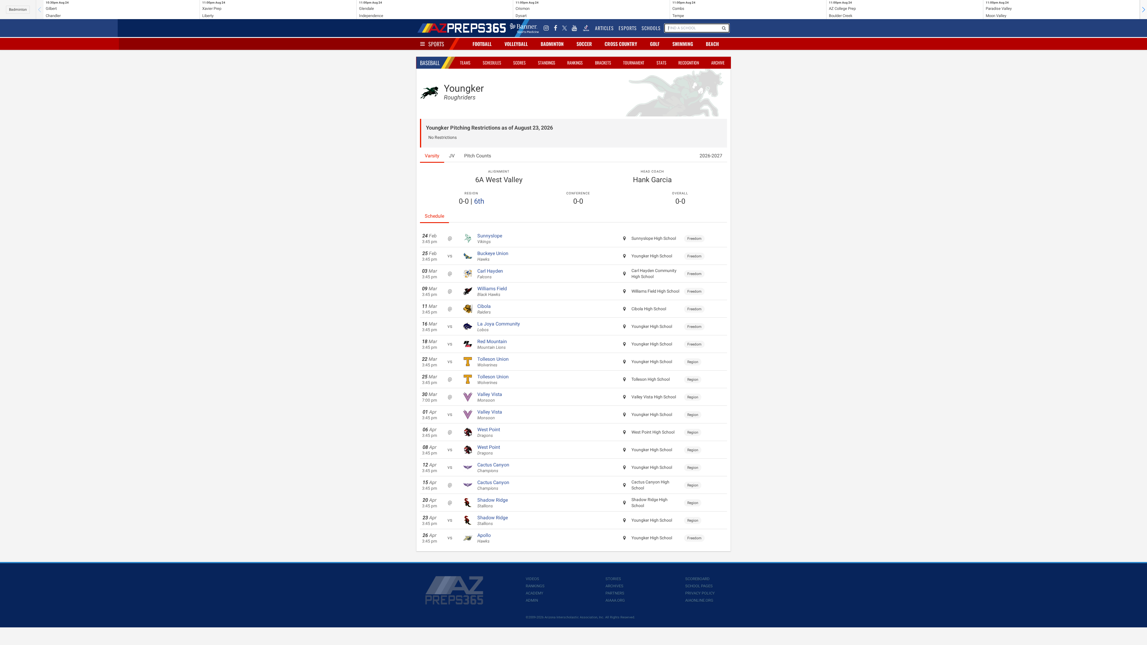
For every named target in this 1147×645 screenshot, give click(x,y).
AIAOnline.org (699, 600)
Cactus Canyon (493, 467)
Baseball (430, 63)
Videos (532, 579)
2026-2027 (711, 156)
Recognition (688, 62)
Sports (436, 44)
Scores (519, 62)
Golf (655, 43)
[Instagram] (546, 28)
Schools (651, 28)
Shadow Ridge (492, 503)
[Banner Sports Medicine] (524, 28)
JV (452, 156)
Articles (604, 28)
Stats (661, 62)
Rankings (575, 62)
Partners (614, 593)
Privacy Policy (700, 593)
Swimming (682, 43)
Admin (532, 600)
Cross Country (621, 43)
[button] (1143, 9)
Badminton (18, 9)
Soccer (584, 43)
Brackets (603, 62)
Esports (628, 28)
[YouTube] (574, 28)
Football (482, 43)
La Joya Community (498, 326)
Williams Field (492, 291)
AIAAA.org (615, 600)
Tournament (633, 62)
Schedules (492, 62)
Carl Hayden (490, 274)
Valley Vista (489, 397)
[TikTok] (586, 28)
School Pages (699, 586)
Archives (614, 586)
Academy (534, 593)
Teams (465, 62)
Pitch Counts (477, 156)
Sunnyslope (489, 238)
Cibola (484, 309)
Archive (718, 62)
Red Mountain (492, 344)
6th (479, 201)
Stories (613, 579)
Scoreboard (697, 579)
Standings (546, 62)
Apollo (484, 538)
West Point (488, 432)
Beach (712, 43)
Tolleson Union (493, 362)
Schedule (434, 216)
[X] (564, 28)
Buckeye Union (492, 256)
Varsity (432, 156)
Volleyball (516, 43)
